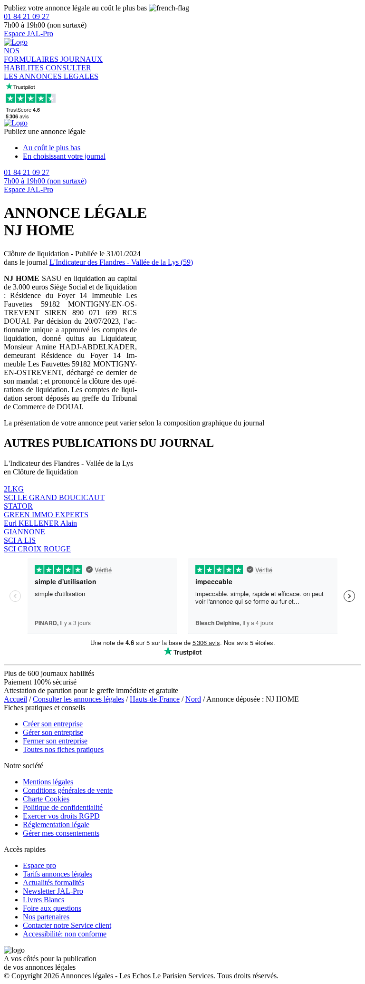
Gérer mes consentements (61, 833)
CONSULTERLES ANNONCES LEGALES (51, 72)
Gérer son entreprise (53, 732)
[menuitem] (192, 148)
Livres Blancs (43, 900)
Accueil (15, 699)
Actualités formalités (53, 882)
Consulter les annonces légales (78, 699)
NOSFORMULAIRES (32, 55)
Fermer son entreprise (55, 741)
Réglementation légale (56, 824)
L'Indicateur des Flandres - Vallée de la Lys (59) (121, 262)
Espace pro (39, 865)
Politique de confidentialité (63, 807)
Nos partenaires (46, 917)
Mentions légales (48, 782)
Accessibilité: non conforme (64, 934)
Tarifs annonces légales (57, 874)
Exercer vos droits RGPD (61, 816)
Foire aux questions (52, 908)
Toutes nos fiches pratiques (63, 749)
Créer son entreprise (53, 724)
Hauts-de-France (155, 699)
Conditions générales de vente (68, 790)
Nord (193, 699)
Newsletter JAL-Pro (53, 891)
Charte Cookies (46, 799)
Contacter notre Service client (67, 925)
